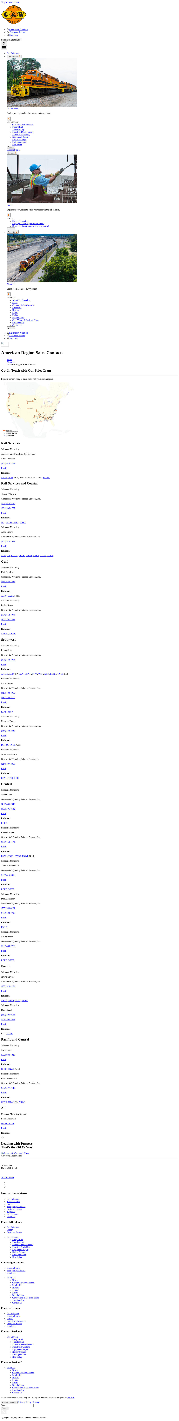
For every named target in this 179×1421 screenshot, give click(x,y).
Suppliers (11, 1211)
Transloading (18, 129)
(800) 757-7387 (8, 619)
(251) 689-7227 (8, 581)
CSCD (10, 856)
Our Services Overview (22, 124)
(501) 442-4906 (8, 660)
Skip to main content (10, 2)
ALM (11, 674)
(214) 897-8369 (8, 764)
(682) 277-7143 (8, 1088)
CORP (4, 1069)
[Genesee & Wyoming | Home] (13, 25)
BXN (21, 674)
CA (8, 555)
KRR (46, 674)
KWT (3, 712)
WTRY (46, 477)
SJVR (10, 1033)
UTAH (11, 1102)
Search (4, 1405)
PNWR (25, 856)
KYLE (4, 927)
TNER (60, 674)
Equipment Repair (20, 137)
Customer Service (14, 1209)
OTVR (11, 889)
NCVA (43, 555)
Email (3, 468)
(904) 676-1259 (8, 463)
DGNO (4, 745)
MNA (10, 712)
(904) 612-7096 (8, 615)
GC (2, 522)
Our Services (13, 56)
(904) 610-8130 (8, 503)
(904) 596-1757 (8, 508)
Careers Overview (20, 221)
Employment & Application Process (28, 223)
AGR (3, 596)
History (15, 310)
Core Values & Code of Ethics (25, 320)
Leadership (17, 307)
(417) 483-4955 (8, 693)
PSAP (3, 856)
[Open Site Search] (4, 43)
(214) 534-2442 (8, 731)
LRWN (28, 674)
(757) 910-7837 (8, 541)
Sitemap (36, 1402)
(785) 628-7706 (8, 913)
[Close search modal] (3, 1412)
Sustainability (18, 322)
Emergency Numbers (16, 1206)
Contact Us (17, 325)
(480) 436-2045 (8, 804)
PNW (34, 674)
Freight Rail (17, 127)
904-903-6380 (7, 1123)
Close (11, 147)
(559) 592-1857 (8, 1019)
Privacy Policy (24, 1402)
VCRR (25, 1000)
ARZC (4, 1000)
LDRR (53, 674)
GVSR (4, 477)
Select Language (8, 40)
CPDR (22, 555)
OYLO (18, 856)
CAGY (4, 633)
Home (9, 359)
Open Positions (30, 226)
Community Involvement (23, 305)
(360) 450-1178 (8, 842)
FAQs (15, 315)
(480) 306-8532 (8, 809)
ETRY (36, 555)
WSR (40, 674)
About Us (12, 232)
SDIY (17, 1000)
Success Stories (13, 150)
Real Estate (17, 144)
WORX (70, 1397)
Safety (15, 312)
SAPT (23, 522)
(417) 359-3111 (8, 697)
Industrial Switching (21, 134)
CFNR (4, 1102)
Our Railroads (13, 53)
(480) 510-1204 (8, 986)
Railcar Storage (19, 139)
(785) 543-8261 (8, 908)
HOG (15, 522)
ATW (3, 555)
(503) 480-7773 (8, 946)
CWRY (29, 555)
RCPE (4, 823)
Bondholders (18, 317)
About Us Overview (21, 300)
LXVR (12, 633)
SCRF (50, 555)
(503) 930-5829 (8, 1055)
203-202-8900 (7, 1177)
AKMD (4, 674)
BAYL (11, 596)
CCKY (14, 555)
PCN (10, 477)
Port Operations (19, 142)
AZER (11, 1000)
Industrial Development (22, 132)
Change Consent (9, 1402)
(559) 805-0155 (8, 1015)
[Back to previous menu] (9, 119)
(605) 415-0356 (8, 875)
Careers (11, 153)
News (14, 302)
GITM (9, 522)
